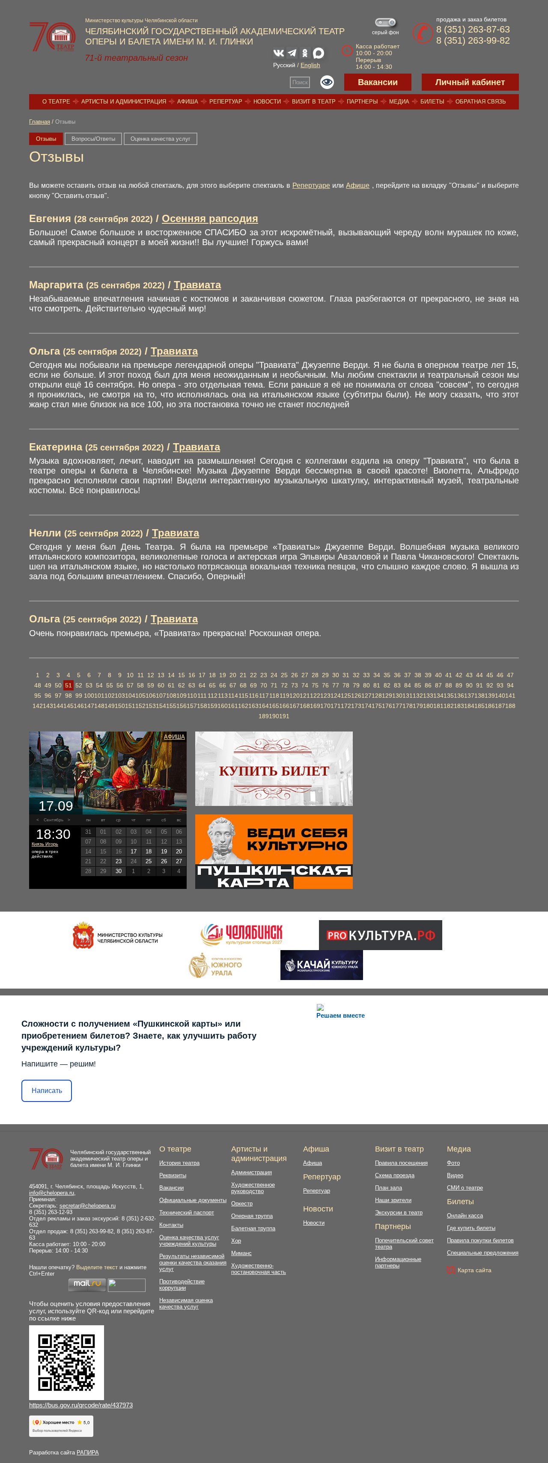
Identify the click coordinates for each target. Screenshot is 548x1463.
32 (356, 675)
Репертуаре (311, 185)
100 (89, 695)
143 (48, 705)
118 (274, 695)
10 (130, 675)
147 (89, 705)
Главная (39, 121)
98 (68, 695)
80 (366, 685)
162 (243, 705)
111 (202, 695)
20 (232, 675)
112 (212, 695)
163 (253, 705)
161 (233, 705)
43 (469, 675)
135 (449, 695)
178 (407, 705)
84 (407, 685)
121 (305, 695)
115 (243, 695)
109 (181, 695)
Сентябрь (53, 819)
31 (345, 675)
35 (387, 675)
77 (335, 685)
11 (140, 675)
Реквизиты (172, 1175)
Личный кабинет (470, 82)
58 (140, 685)
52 (78, 685)
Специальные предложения (482, 1253)
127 (366, 695)
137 (469, 695)
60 (161, 685)
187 (500, 705)
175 (377, 705)
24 (274, 675)
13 (161, 675)
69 (253, 685)
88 (448, 685)
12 (150, 675)
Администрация (251, 1172)
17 (202, 675)
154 (161, 705)
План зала (388, 1188)
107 (161, 695)
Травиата (197, 284)
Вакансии (378, 82)
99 (78, 695)
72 (284, 685)
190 (274, 716)
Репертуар (225, 101)
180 (428, 705)
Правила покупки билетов (480, 1240)
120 (294, 695)
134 (438, 695)
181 (438, 705)
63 (191, 685)
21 (243, 675)
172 (346, 705)
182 (449, 705)
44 (479, 675)
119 (284, 695)
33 (366, 675)
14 (171, 675)
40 (438, 675)
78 (345, 685)
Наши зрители (393, 1200)
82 (387, 685)
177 (397, 705)
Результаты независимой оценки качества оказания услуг (192, 1262)
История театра (179, 1163)
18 (212, 675)
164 (264, 705)
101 (99, 695)
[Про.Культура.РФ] (380, 935)
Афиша (187, 101)
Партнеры (362, 101)
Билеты (432, 101)
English (310, 65)
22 (253, 675)
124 (336, 695)
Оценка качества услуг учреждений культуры (189, 1240)
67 (232, 685)
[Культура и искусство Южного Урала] (216, 965)
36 (397, 675)
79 (356, 685)
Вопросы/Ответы (93, 139)
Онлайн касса (465, 1215)
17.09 (56, 806)
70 (263, 685)
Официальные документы (192, 1200)
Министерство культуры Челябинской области (141, 21)
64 (202, 685)
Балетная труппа (253, 1228)
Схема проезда (394, 1175)
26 (294, 675)
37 (407, 675)
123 (325, 695)
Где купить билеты (471, 1228)
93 (500, 685)
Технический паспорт (186, 1212)
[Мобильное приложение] (321, 965)
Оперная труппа (252, 1216)
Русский (284, 65)
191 (284, 716)
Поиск (300, 82)
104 (130, 695)
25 (284, 675)
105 (140, 695)
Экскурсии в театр (399, 1212)
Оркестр (242, 1203)
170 (325, 705)
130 (397, 695)
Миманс (241, 1253)
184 (469, 705)
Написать (47, 1090)
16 (191, 675)
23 (263, 675)
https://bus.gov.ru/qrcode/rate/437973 (81, 1405)
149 (109, 705)
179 (418, 705)
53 (89, 685)
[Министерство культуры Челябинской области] (117, 935)
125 (346, 695)
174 (366, 705)
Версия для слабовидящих (327, 82)
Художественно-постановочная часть (258, 1268)
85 (417, 685)
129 (387, 695)
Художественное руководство (253, 1188)
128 (377, 695)
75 (315, 685)
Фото (453, 1163)
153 (151, 705)
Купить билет (274, 771)
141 (510, 695)
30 (335, 675)
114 (233, 695)
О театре (56, 101)
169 (315, 705)
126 (356, 695)
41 (448, 675)
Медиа (399, 101)
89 (459, 685)
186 (490, 705)
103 (120, 695)
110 (192, 695)
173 (356, 705)
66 (222, 685)
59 (150, 685)
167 (294, 705)
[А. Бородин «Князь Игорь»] (108, 773)
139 (490, 695)
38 (417, 675)
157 (192, 705)
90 (469, 685)
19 (222, 675)
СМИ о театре (465, 1188)
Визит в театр (314, 101)
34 (376, 675)
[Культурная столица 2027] (241, 935)
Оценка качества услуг (161, 139)
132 (418, 695)
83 (397, 685)
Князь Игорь (45, 844)
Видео (455, 1175)
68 (243, 685)
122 (315, 695)
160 (222, 705)
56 (119, 685)
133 (428, 695)
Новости (267, 101)
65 (212, 685)
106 (151, 695)
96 (48, 695)
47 (510, 675)
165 (274, 705)
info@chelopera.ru (51, 1193)
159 (212, 705)
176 (387, 705)
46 (500, 675)
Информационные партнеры (398, 1262)
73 (294, 685)
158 (202, 705)
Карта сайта (474, 1270)
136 (459, 695)
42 (459, 675)
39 (428, 675)
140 (500, 695)
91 (479, 685)
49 (48, 685)
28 (315, 675)
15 (181, 675)
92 (489, 685)
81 (376, 685)
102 (109, 695)
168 (305, 705)
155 (171, 705)
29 (325, 675)
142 (38, 705)
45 (489, 675)
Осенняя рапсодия (210, 218)
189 (264, 716)
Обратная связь (481, 101)
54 (99, 685)
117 (264, 695)
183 (459, 705)
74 (304, 685)
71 (274, 685)
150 (120, 705)
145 (68, 705)
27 (304, 675)
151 (130, 705)
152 (140, 705)
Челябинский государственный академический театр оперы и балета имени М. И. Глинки (110, 1158)
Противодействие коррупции (182, 1284)
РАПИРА (88, 1452)
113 (223, 695)
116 (254, 695)
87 (438, 685)
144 (58, 705)
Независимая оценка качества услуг (186, 1303)
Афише (357, 185)
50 (58, 685)
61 (171, 685)
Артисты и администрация (123, 101)
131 (407, 695)
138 (479, 695)
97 (58, 695)
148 (99, 705)
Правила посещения (401, 1163)
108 (171, 695)
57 (130, 685)
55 (109, 685)
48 (37, 685)
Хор (236, 1241)
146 (79, 705)
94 (510, 685)
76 (325, 685)
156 (181, 705)
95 (37, 695)
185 (479, 705)
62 (181, 685)
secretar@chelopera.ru (88, 1205)
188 (510, 705)
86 (428, 685)
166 (284, 705)
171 (336, 705)
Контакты (171, 1225)
